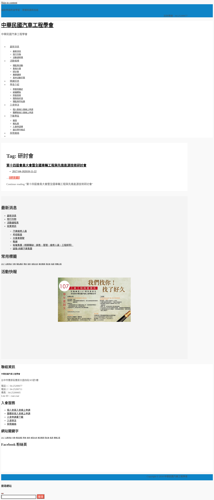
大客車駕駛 (18, 238)
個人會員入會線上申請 (23, 109)
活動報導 (14, 61)
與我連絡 (14, 133)
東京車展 (42, 264)
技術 (29, 264)
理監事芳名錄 (19, 101)
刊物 (14, 264)
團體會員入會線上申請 (23, 112)
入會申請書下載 (15, 417)
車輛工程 (58, 264)
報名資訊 (19, 264)
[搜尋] (10, 136)
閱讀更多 (14, 177)
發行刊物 (17, 54)
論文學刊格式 (19, 130)
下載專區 (14, 116)
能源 (52, 264)
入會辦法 (14, 105)
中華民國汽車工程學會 (27, 25)
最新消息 (14, 46)
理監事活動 (18, 65)
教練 (15, 241)
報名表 (16, 124)
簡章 (15, 120)
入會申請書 (18, 127)
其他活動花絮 (19, 78)
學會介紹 (14, 84)
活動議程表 (18, 57)
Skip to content (9, 2)
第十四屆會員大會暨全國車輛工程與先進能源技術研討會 (46, 165)
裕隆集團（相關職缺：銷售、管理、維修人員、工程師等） (43, 245)
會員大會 (17, 68)
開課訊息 (14, 81)
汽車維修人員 (20, 231)
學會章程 (17, 95)
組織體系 (17, 92)
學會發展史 (18, 89)
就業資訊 (11, 226)
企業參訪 (8, 264)
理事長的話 (18, 98)
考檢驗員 (17, 234)
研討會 (16, 72)
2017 (3, 264)
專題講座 (17, 75)
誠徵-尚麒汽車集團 (22, 248)
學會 (25, 264)
